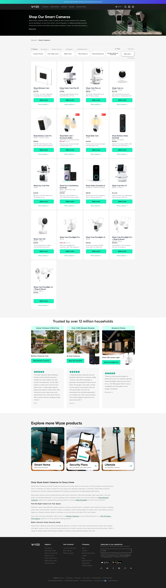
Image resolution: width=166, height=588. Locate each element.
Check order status (51, 558)
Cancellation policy (96, 578)
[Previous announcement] (52, 2)
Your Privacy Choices (99, 580)
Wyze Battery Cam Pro (41, 361)
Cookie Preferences (113, 580)
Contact (84, 550)
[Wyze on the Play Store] (117, 562)
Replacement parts (51, 560)
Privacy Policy (107, 556)
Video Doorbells (81, 500)
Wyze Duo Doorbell (75, 361)
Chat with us (48, 548)
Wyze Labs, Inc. (61, 578)
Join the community (69, 548)
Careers (84, 555)
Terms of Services (125, 555)
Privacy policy (77, 578)
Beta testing (67, 550)
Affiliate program (68, 553)
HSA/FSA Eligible (87, 565)
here (117, 556)
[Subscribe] (130, 551)
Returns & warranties (51, 553)
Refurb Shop (86, 563)
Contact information (107, 578)
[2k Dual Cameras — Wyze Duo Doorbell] (91, 357)
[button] (125, 7)
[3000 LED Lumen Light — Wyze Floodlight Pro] (127, 358)
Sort (118, 49)
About (84, 548)
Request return (49, 555)
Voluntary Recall (50, 563)
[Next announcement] (114, 2)
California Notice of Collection (72, 580)
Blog (83, 558)
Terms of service (86, 578)
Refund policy (69, 578)
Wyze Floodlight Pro (111, 362)
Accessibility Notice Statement (55, 580)
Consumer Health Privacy (87, 580)
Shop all (34, 40)
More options (43, 104)
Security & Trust (87, 560)
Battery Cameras (72, 516)
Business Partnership (88, 553)
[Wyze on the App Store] (105, 562)
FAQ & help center (50, 550)
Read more (32, 29)
